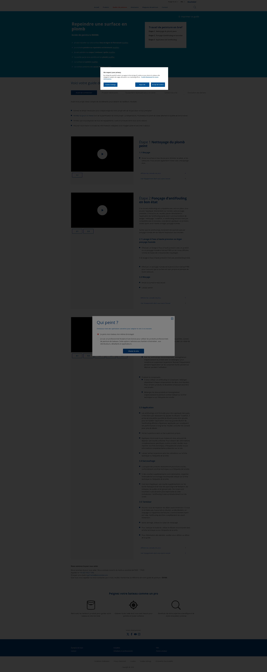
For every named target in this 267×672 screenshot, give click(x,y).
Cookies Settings (110, 84)
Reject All (142, 84)
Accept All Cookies (158, 84)
